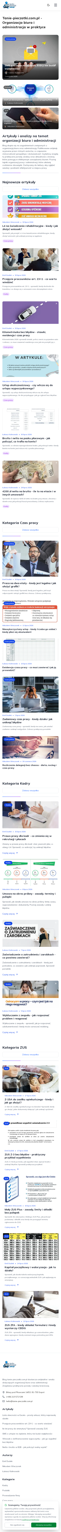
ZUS (6, 111)
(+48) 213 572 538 (14, 1396)
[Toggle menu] (56, 5)
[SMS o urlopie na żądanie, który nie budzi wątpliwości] (30, 57)
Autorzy (7, 1455)
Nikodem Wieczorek (10, 222)
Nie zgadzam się (17, 1525)
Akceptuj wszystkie (44, 1525)
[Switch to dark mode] (48, 5)
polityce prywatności (30, 1520)
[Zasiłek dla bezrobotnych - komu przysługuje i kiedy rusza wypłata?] (30, 118)
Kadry (6, 294)
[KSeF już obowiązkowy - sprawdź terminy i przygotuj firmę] (30, 95)
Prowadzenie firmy (11, 1495)
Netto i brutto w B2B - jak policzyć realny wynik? (24, 1447)
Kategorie (8, 1479)
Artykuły (7, 1409)
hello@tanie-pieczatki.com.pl (19, 1401)
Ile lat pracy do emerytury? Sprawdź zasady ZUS (25, 1428)
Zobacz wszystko (30, 189)
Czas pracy (10, 39)
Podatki (8, 87)
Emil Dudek (7, 275)
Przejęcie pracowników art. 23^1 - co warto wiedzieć (27, 1423)
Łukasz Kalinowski (10, 434)
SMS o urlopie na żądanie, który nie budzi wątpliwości (27, 1433)
